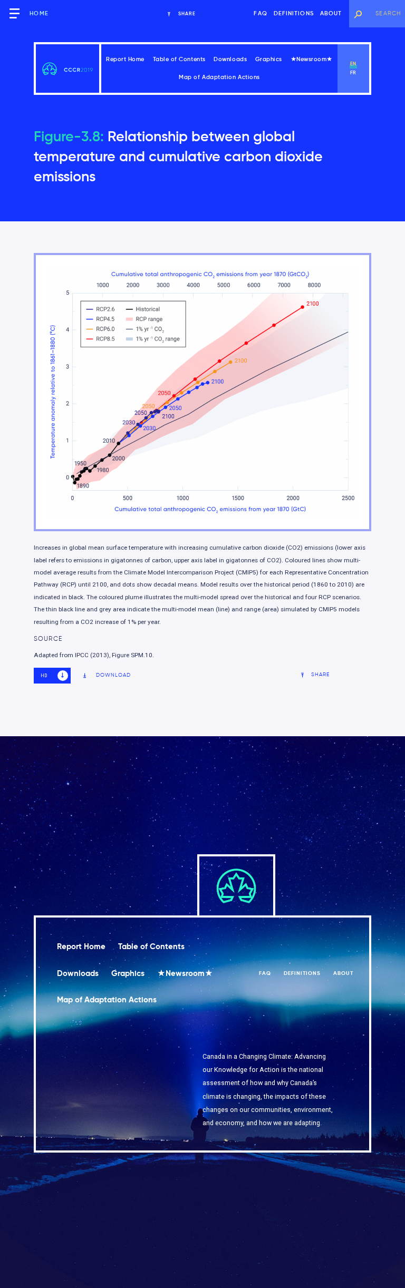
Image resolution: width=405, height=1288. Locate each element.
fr (353, 72)
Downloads (230, 59)
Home (39, 13)
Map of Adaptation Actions (219, 77)
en (353, 63)
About (331, 13)
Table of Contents (179, 59)
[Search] (357, 13)
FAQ (260, 13)
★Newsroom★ (312, 59)
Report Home (125, 59)
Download (113, 675)
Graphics (268, 59)
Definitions (294, 13)
